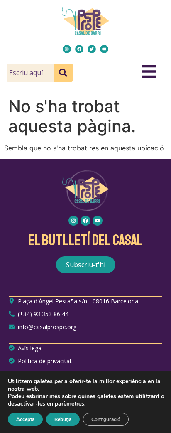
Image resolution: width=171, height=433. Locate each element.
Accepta (25, 419)
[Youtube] (104, 49)
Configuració (105, 419)
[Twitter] (92, 49)
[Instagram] (67, 49)
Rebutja (62, 419)
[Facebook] (79, 49)
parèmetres (69, 404)
